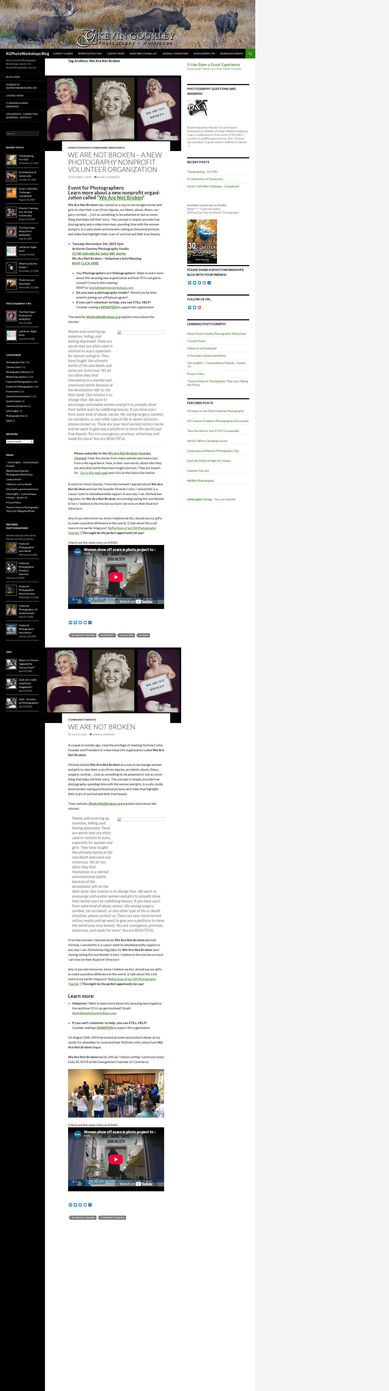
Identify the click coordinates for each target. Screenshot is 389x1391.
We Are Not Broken (121, 197)
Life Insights (12, 410)
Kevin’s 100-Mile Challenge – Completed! (213, 186)
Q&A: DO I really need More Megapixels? (27, 683)
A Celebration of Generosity (205, 179)
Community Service (82, 719)
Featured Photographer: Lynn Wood (26, 547)
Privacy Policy (195, 374)
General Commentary (175, 53)
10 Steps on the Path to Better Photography (215, 411)
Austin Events (13, 401)
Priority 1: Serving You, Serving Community (28, 212)
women (144, 635)
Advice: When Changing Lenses (207, 440)
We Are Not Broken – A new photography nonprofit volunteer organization (115, 162)
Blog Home (13, 77)
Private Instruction (90, 53)
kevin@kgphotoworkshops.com (111, 287)
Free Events (116, 147)
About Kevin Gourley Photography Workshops (216, 333)
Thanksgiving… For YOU (202, 171)
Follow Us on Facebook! (202, 348)
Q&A (9, 420)
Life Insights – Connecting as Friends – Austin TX (22, 116)
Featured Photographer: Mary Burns (26, 629)
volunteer (127, 635)
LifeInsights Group (199, 499)
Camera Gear (13, 367)
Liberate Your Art (198, 470)
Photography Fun (15, 415)
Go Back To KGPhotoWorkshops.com (21, 86)
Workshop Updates (231, 53)
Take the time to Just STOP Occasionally (213, 431)
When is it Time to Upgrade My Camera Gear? (28, 664)
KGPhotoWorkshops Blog (27, 53)
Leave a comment (108, 177)
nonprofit (107, 635)
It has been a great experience (206, 355)
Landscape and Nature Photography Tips (213, 450)
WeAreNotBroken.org (103, 317)
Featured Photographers (19, 381)
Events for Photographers (87, 147)
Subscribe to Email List (143, 53)
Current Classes (63, 53)
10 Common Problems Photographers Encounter (218, 421)
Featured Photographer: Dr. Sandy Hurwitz (28, 609)
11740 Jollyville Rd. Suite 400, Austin (99, 253)
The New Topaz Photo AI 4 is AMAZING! (27, 231)
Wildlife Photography (200, 480)
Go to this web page (94, 473)
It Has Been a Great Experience (213, 64)
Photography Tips (204, 53)
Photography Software (18, 371)
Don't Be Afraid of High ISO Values (209, 460)
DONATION (109, 307)
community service (113, 1217)
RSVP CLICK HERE (85, 263)
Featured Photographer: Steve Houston (27, 590)
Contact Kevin (115, 53)
